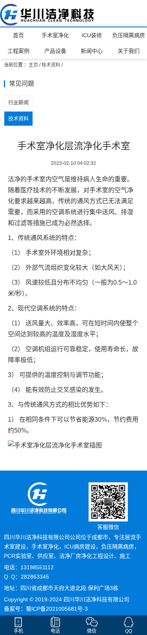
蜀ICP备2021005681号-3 (57, 609)
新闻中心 (92, 51)
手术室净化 (55, 35)
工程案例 (18, 51)
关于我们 (129, 51)
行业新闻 (18, 102)
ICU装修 (92, 35)
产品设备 (55, 51)
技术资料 (51, 65)
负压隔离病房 (128, 35)
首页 (18, 35)
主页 (33, 65)
